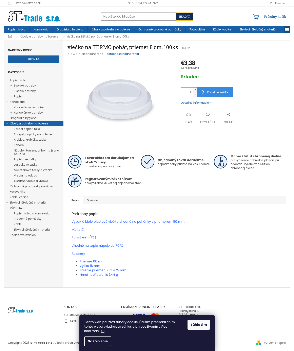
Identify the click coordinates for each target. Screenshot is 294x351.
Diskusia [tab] (92, 200)
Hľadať (184, 16)
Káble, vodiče (19, 197)
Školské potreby (25, 86)
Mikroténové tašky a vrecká (33, 170)
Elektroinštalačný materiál (28, 203)
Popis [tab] (75, 200)
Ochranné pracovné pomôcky (31, 186)
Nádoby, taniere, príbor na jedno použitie (36, 152)
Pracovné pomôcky (27, 219)
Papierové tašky (25, 159)
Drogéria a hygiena (23, 118)
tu (102, 331)
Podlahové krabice (23, 235)
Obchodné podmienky (143, 3)
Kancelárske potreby (28, 113)
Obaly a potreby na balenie (29, 123)
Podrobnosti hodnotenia (122, 54)
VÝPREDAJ (16, 208)
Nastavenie (98, 341)
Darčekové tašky (25, 165)
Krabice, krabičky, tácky (30, 140)
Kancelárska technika (29, 107)
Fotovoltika (17, 192)
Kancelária (17, 102)
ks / (33, 59)
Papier (18, 96)
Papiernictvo (18, 80)
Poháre (19, 145)
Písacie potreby (25, 91)
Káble (18, 224)
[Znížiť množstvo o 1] (195, 94)
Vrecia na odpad (25, 175)
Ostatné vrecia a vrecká (31, 181)
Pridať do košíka (218, 92)
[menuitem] (17, 29)
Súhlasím (199, 324)
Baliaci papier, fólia (27, 129)
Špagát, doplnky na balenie (33, 134)
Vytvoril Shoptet (275, 343)
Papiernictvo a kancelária (32, 213)
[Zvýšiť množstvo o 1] (195, 90)
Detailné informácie (195, 103)
